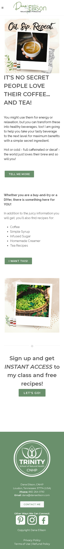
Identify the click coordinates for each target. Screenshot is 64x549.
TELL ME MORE (19, 174)
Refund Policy (41, 543)
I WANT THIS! (18, 261)
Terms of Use (22, 543)
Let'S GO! (32, 393)
